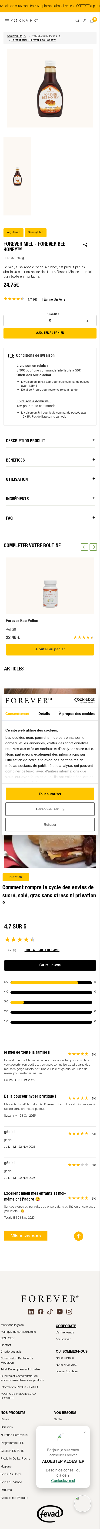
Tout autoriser (50, 794)
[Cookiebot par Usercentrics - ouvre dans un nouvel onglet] (74, 701)
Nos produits (16, 36)
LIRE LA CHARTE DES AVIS (42, 950)
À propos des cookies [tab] (77, 713)
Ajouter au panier (50, 649)
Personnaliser (47, 809)
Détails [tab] (44, 713)
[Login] (83, 19)
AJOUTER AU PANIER (50, 333)
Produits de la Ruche (44, 36)
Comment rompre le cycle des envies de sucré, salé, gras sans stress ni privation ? (49, 896)
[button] (17, 36)
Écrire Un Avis (50, 965)
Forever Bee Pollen (22, 621)
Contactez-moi (63, 1480)
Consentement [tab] (17, 713)
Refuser (50, 824)
